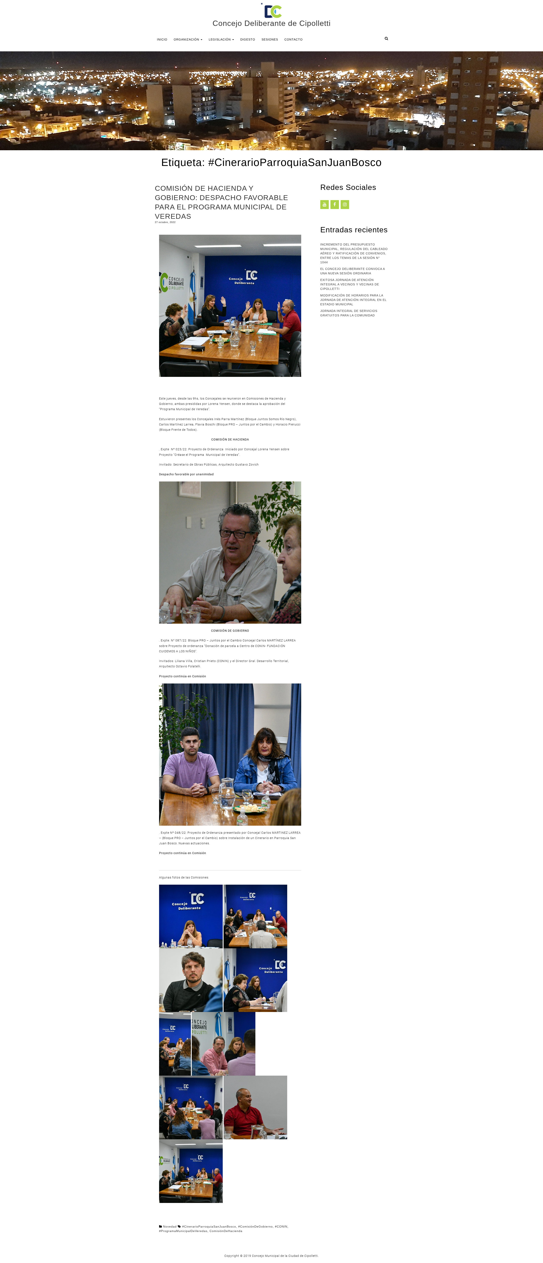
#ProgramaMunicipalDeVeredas (183, 1231)
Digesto (247, 39)
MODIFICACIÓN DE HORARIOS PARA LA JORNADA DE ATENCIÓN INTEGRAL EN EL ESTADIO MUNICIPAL (353, 300)
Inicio (162, 39)
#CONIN (281, 1226)
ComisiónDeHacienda (226, 1231)
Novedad (170, 1226)
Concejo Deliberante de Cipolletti (272, 23)
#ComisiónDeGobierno (255, 1226)
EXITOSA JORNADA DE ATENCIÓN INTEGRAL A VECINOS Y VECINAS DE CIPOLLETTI (349, 284)
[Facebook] (334, 204)
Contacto (293, 39)
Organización (187, 39)
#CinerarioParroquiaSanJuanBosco (209, 1226)
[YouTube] (324, 204)
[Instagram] (345, 204)
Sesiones (270, 39)
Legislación (220, 39)
